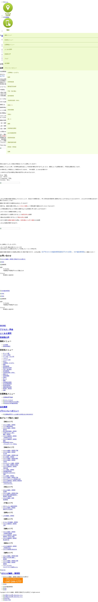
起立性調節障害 (7, 383)
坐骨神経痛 (6, 366)
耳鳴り (5, 377)
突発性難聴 (6, 375)
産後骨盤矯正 (6, 346)
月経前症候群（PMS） (9, 372)
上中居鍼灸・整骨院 (8, 515)
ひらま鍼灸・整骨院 (8, 476)
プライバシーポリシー (9, 411)
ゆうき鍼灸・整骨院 (8, 457)
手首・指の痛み (7, 369)
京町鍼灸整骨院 (7, 471)
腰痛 (4, 380)
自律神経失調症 (7, 382)
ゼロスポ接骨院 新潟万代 (10, 549)
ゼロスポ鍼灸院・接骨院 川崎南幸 (12, 480)
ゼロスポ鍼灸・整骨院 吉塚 (10, 560)
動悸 (4, 364)
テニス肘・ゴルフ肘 (8, 356)
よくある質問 (5, 333)
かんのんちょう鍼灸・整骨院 (11, 463)
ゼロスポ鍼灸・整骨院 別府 (10, 556)
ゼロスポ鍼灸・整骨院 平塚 (10, 477)
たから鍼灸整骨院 (8, 426)
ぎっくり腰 (6, 353)
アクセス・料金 (6, 329)
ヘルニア (5, 358)
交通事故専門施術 (8, 397)
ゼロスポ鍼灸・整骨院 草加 (10, 493)
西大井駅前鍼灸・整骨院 (10, 431)
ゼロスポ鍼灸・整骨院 (9, 424)
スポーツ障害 (6, 355)
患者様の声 (4, 337)
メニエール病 (6, 359)
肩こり (5, 379)
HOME (3, 326)
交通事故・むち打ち (8, 363)
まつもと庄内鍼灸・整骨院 (10, 522)
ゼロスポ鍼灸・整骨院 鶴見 (10, 458)
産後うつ (5, 374)
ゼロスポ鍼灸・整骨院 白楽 (10, 455)
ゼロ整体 (5, 344)
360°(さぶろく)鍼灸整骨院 (10, 506)
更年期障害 (6, 371)
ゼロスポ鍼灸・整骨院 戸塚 (10, 450)
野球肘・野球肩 (7, 388)
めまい (5, 361)
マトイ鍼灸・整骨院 (8, 469)
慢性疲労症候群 (7, 367)
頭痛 (4, 390)
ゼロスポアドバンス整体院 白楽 (12, 479)
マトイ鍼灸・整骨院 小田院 (10, 465)
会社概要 (3, 407)
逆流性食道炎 (6, 385)
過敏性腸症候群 (7, 387)
